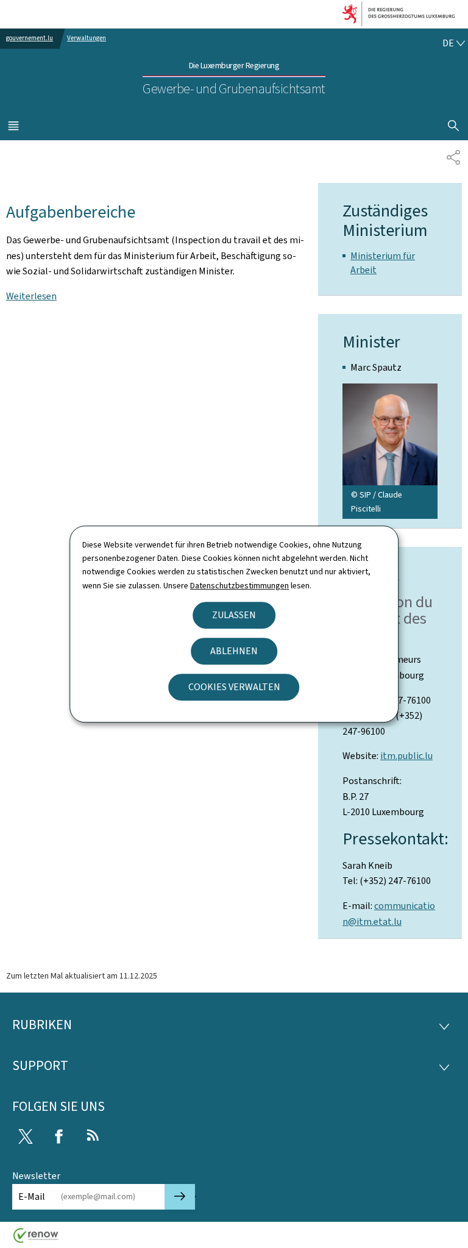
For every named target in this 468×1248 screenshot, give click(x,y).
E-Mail (31, 1196)
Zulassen (234, 614)
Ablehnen (234, 650)
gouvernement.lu (29, 38)
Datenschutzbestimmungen (239, 585)
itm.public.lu (406, 755)
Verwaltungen (86, 38)
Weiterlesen (31, 296)
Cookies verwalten (234, 686)
